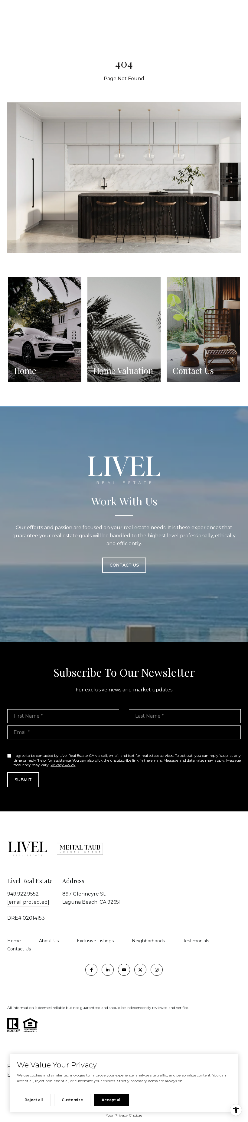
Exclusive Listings (95, 940)
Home (14, 940)
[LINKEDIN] (108, 970)
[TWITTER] (140, 970)
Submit (23, 779)
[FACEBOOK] (91, 970)
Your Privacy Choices (124, 1115)
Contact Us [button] (124, 565)
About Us (49, 940)
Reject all (33, 1100)
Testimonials (196, 940)
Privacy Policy (63, 765)
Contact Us (19, 949)
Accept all (112, 1100)
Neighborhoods (148, 940)
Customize (72, 1100)
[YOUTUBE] (124, 970)
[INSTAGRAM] (157, 970)
